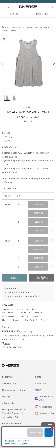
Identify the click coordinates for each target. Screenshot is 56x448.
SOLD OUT (38, 204)
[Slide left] (2, 63)
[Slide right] (54, 63)
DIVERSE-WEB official (46, 398)
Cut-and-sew (27, 27)
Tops (43, 320)
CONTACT (7, 377)
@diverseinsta (45, 407)
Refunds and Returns (12, 423)
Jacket (37, 313)
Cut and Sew (7, 313)
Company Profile (10, 383)
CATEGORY (42, 14)
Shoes (16, 320)
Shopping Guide (41, 278)
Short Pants (30, 320)
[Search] (10, 7)
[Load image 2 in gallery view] (14, 98)
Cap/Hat (31, 309)
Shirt (4, 320)
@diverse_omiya (46, 413)
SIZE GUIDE (9, 188)
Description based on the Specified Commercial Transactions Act (14, 413)
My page (6, 396)
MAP (7, 343)
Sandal (35, 316)
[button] (3, 7)
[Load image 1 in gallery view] (7, 98)
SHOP (38, 390)
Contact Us (14, 278)
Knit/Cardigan (8, 316)
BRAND (14, 14)
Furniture (24, 313)
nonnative (16, 27)
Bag (19, 309)
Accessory (6, 309)
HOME (7, 27)
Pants (23, 316)
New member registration (14, 390)
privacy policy (8, 403)
